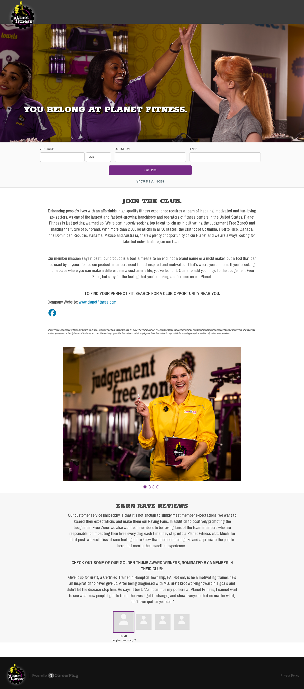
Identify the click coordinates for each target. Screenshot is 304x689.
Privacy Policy (290, 675)
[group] (152, 414)
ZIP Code (47, 149)
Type (193, 149)
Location (122, 149)
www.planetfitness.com (97, 302)
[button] (145, 486)
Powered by (40, 675)
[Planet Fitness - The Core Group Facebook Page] (52, 313)
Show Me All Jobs (150, 181)
